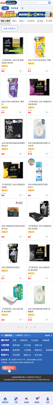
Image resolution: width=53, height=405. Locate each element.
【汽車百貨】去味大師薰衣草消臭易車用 (39, 102)
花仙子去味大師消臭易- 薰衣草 (12, 102)
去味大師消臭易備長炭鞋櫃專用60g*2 (13, 144)
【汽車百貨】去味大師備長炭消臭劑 (13, 185)
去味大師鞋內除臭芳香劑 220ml (38, 185)
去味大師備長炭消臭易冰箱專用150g (13, 227)
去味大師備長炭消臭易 (10, 267)
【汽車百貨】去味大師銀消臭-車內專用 (39, 268)
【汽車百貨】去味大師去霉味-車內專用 (12, 310)
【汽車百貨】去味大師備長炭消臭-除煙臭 (39, 227)
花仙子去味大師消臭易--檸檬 (39, 60)
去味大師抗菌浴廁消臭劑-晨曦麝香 (39, 310)
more (47, 335)
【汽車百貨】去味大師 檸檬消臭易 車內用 (12, 61)
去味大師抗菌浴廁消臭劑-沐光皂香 (39, 144)
